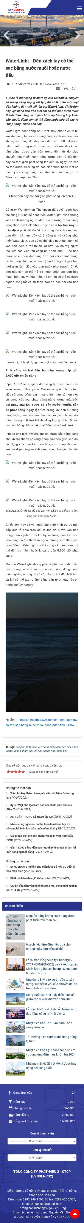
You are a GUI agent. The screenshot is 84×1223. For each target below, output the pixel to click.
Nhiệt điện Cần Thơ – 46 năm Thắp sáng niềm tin (49, 1025)
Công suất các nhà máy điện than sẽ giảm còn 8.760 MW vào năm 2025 (50, 997)
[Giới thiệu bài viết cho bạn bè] (58, 88)
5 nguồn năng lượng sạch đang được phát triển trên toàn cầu (50, 918)
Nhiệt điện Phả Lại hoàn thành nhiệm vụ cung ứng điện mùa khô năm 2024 (50, 1052)
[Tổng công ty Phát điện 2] (16, 7)
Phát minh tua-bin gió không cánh (30, 878)
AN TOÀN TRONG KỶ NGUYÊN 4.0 (31, 816)
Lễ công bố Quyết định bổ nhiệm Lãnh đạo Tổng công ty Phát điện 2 (51, 1011)
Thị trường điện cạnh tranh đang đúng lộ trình (51, 1039)
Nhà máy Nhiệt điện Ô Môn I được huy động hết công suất (51, 1066)
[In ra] (66, 88)
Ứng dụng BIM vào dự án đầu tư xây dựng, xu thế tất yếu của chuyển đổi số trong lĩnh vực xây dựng (51, 984)
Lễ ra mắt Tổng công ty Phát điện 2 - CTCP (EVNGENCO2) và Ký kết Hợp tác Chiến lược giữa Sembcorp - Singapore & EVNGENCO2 (52, 966)
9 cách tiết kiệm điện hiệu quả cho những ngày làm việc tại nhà (48, 946)
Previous (8, 34)
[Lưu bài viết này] (74, 88)
